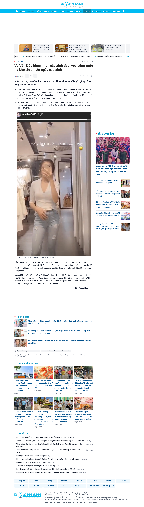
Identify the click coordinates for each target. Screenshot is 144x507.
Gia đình (70, 11)
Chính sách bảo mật (52, 502)
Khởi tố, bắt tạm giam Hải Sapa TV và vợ (35, 462)
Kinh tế (46, 11)
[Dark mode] (124, 11)
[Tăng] (35, 76)
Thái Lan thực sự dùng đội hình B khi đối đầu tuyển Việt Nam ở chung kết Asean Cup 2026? (54, 451)
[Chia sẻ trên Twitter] (83, 75)
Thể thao (78, 11)
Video (36, 481)
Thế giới (39, 11)
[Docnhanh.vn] (27, 496)
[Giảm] (27, 76)
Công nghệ (116, 11)
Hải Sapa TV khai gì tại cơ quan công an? (58, 56)
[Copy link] (87, 75)
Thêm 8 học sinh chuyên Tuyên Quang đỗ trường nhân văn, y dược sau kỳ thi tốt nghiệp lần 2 (53, 441)
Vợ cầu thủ (20, 351)
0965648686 (90, 497)
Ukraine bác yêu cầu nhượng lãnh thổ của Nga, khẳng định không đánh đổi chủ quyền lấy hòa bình (54, 445)
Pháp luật (30, 11)
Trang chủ (21, 481)
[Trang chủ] (16, 11)
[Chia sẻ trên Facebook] (80, 75)
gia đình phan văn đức (32, 351)
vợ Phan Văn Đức (46, 351)
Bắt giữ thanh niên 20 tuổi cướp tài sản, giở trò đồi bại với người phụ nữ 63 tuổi (50, 469)
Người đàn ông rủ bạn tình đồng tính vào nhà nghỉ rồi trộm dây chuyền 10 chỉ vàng (51, 472)
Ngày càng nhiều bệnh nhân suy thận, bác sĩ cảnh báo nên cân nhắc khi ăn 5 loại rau (51, 459)
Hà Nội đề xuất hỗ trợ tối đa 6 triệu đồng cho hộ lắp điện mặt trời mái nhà (47, 437)
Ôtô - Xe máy (96, 11)
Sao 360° (54, 11)
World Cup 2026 (108, 486)
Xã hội (22, 11)
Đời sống (106, 11)
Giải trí (62, 11)
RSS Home (93, 502)
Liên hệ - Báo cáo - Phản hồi (72, 502)
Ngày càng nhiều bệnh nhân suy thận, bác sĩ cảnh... (98, 56)
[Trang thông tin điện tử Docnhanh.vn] (72, 4)
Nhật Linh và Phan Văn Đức (62, 351)
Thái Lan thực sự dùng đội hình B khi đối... (22, 56)
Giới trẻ (87, 11)
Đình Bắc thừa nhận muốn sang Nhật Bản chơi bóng (39, 466)
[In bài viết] (91, 75)
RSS (85, 502)
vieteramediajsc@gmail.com (108, 497)
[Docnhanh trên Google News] (18, 75)
